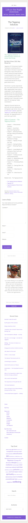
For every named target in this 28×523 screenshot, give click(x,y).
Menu (15, 5)
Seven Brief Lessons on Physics (11, 365)
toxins (20, 477)
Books (8, 413)
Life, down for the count (10, 351)
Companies (9, 420)
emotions (11, 192)
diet (7, 456)
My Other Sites (8, 429)
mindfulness (8, 467)
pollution (16, 469)
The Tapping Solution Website (14, 181)
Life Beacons (10, 425)
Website (4, 239)
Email (4, 232)
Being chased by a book (9, 326)
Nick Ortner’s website (11, 110)
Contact (6, 437)
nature (14, 467)
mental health (19, 192)
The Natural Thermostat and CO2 (12, 358)
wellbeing (11, 193)
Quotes (8, 422)
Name (4, 225)
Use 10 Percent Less (11, 430)
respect (16, 472)
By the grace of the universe (11, 322)
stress (15, 474)
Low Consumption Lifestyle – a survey (13, 334)
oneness (7, 469)
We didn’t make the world (10, 319)
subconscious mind (11, 477)
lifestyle (14, 462)
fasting (6, 458)
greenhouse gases (19, 458)
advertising (8, 449)
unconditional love (11, 479)
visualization (6, 193)
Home (5, 404)
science (20, 472)
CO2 (21, 449)
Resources (6, 411)
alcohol (18, 449)
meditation (9, 465)
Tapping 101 (7, 112)
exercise (17, 456)
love (17, 462)
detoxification (17, 453)
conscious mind (18, 451)
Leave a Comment (19, 28)
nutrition (19, 467)
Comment (5, 207)
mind (20, 465)
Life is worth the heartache (10, 378)
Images (8, 423)
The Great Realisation (9, 385)
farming (20, 456)
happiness (10, 460)
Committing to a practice (10, 361)
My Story (6, 407)
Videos (8, 416)
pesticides (11, 469)
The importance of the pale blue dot (12, 381)
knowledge (16, 460)
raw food (11, 472)
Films (8, 414)
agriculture (14, 449)
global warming (11, 458)
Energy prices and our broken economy (13, 348)
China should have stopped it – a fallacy (13, 393)
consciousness (9, 453)
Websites (9, 418)
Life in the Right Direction (14, 10)
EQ (14, 456)
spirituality (10, 474)
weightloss (9, 482)
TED (17, 477)
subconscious (19, 474)
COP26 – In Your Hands (9, 354)
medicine (15, 192)
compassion (9, 451)
